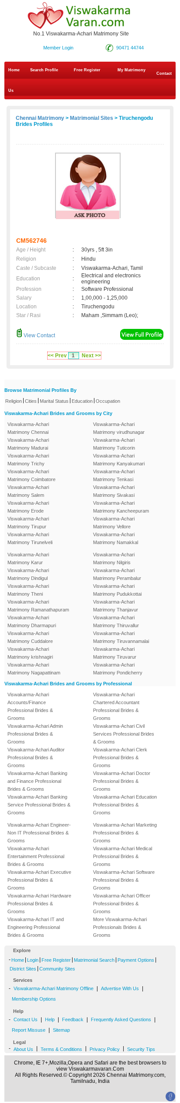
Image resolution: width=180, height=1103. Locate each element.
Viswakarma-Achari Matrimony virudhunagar (119, 428)
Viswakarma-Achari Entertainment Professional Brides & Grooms (35, 856)
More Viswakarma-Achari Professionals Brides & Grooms (120, 927)
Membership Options (34, 999)
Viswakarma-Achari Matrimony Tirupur (28, 522)
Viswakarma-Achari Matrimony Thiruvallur (116, 621)
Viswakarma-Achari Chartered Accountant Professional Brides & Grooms (116, 706)
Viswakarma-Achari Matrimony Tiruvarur (114, 653)
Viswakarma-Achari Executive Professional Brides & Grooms (39, 879)
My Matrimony (131, 70)
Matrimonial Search (94, 960)
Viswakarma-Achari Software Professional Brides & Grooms (124, 879)
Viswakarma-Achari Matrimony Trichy (28, 459)
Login (32, 960)
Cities (31, 401)
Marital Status (54, 401)
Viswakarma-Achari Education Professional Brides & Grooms (125, 804)
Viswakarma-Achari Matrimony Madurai (28, 443)
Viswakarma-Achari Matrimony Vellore (114, 522)
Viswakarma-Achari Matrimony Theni (28, 590)
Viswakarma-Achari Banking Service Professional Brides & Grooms (38, 804)
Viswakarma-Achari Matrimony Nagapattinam (33, 668)
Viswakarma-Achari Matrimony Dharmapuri (31, 621)
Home (14, 70)
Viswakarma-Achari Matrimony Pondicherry (117, 668)
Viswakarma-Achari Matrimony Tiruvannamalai (121, 637)
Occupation (108, 401)
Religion (13, 401)
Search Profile (44, 70)
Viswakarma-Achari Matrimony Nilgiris (114, 558)
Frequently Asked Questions (121, 1019)
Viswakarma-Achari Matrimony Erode (28, 506)
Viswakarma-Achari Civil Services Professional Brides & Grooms (123, 733)
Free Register (87, 70)
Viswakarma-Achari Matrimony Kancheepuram (121, 506)
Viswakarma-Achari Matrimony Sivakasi (114, 491)
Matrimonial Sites (91, 118)
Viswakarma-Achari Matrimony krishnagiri (30, 653)
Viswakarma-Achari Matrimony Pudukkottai (117, 590)
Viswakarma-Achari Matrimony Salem (28, 491)
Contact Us (90, 82)
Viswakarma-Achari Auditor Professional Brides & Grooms (36, 757)
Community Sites (57, 968)
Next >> (91, 356)
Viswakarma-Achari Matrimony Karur (28, 558)
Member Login (58, 47)
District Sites (23, 968)
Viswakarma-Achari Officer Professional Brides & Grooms (121, 903)
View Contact (38, 335)
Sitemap (61, 1030)
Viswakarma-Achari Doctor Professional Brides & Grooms (121, 781)
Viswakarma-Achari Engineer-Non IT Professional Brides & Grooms (39, 832)
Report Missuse (28, 1030)
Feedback (72, 1019)
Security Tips (141, 1049)
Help (50, 1019)
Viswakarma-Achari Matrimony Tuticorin (114, 443)
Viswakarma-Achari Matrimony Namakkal (115, 538)
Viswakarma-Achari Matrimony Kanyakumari (119, 459)
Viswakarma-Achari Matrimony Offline (53, 988)
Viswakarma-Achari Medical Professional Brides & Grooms (122, 856)
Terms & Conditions (61, 1049)
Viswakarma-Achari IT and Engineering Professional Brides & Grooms (35, 927)
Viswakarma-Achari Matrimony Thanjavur (115, 605)
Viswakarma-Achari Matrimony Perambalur (117, 574)
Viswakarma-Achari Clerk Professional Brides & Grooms (120, 757)
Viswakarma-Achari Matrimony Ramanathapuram (38, 605)
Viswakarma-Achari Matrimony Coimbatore (31, 475)
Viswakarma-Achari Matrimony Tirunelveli (29, 538)
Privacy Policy (105, 1049)
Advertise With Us (120, 988)
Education (82, 401)
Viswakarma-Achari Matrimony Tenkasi (114, 475)
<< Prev (57, 356)
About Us (23, 1049)
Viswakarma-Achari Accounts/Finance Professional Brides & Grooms (30, 706)
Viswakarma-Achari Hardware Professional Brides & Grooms (39, 903)
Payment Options (136, 960)
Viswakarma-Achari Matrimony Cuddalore (30, 637)
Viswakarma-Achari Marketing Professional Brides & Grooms (125, 832)
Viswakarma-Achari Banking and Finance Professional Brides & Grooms (37, 781)
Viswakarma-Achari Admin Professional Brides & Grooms (35, 733)
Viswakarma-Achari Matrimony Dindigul (28, 574)
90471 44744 (130, 47)
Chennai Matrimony (40, 118)
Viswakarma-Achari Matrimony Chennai (28, 428)
